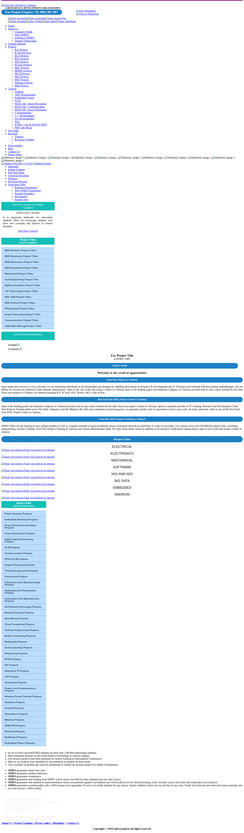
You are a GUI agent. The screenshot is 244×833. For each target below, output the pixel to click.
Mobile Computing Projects (20, 636)
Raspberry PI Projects (17, 670)
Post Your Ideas (16, 172)
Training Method (17, 43)
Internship (13, 166)
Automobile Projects (16, 576)
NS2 (17, 121)
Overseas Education (18, 175)
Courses (12, 88)
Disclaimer (59, 823)
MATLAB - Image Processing (30, 103)
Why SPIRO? (22, 34)
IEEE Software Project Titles (20, 250)
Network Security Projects (19, 612)
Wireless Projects (14, 719)
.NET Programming (25, 94)
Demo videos (15, 154)
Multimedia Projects (16, 641)
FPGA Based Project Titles (19, 308)
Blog (10, 148)
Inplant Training (16, 169)
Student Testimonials (25, 40)
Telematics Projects (16, 682)
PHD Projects (22, 79)
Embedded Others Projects (20, 743)
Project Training (23, 823)
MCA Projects (22, 73)
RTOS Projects (13, 659)
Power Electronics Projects (20, 533)
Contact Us (14, 151)
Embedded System (24, 97)
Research (13, 133)
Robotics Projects (15, 702)
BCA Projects (22, 55)
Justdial (12, 344)
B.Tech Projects (23, 52)
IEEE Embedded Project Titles (21, 267)
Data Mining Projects (16, 618)
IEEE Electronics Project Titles (22, 262)
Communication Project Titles (21, 320)
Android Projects (14, 708)
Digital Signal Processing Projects (19, 540)
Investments (21, 196)
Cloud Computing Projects (20, 624)
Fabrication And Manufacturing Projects (22, 583)
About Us (13, 28)
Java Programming (24, 118)
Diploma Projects (24, 82)
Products (12, 178)
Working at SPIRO (25, 37)
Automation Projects (16, 714)
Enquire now (21, 199)
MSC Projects (22, 67)
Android (19, 91)
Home (11, 25)
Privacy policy (43, 823)
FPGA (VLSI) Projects (16, 559)
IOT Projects (12, 665)
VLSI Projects (12, 547)
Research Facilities (24, 139)
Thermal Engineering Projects (21, 570)
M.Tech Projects (23, 64)
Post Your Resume (17, 181)
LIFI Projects (12, 676)
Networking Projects (16, 653)
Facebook (14, 349)
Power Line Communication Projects (20, 689)
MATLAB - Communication (30, 106)
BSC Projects (22, 58)
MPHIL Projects (23, 70)
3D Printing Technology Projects (23, 606)
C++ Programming (24, 115)
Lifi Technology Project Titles (21, 291)
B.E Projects (21, 49)
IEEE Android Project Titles (20, 302)
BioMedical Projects (16, 737)
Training (19, 136)
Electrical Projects (15, 731)
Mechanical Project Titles (19, 273)
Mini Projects (22, 85)
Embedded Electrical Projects (21, 519)
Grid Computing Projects (19, 647)
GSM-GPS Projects (15, 725)
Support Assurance (24, 193)
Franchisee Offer (17, 184)
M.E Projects (21, 61)
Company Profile (24, 31)
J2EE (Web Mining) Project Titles (23, 326)
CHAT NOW (119, 365)
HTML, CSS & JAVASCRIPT (31, 124)
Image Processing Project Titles (23, 314)
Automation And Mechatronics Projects (22, 599)
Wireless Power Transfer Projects (23, 696)
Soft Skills (13, 130)
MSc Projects (22, 76)
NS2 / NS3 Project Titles (18, 297)
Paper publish (15, 145)
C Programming (23, 112)
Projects (12, 46)
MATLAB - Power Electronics (31, 109)
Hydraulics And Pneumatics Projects (20, 591)
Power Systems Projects (18, 513)
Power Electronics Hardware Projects (20, 526)
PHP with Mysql (23, 127)
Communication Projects (19, 553)
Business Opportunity (26, 187)
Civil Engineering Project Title (21, 279)
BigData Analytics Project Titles (22, 285)
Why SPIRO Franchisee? (28, 190)
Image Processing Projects (20, 565)
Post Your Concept (28, 231)
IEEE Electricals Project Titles (21, 256)
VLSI (18, 100)
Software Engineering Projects (22, 630)
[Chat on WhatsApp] (87, 13)
